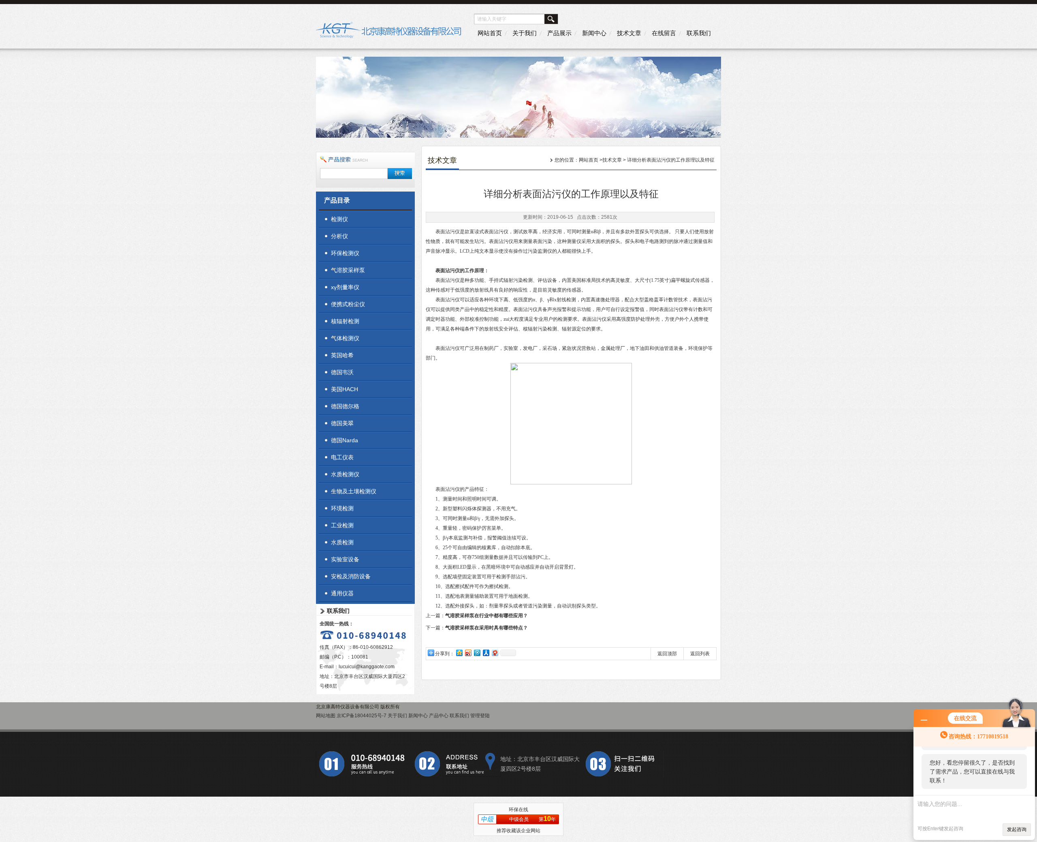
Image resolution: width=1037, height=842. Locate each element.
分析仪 (339, 236)
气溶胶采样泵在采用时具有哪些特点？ (486, 628)
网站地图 (325, 715)
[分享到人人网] (485, 653)
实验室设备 (345, 559)
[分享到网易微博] (494, 653)
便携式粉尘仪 (348, 304)
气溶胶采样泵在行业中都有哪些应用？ (486, 615)
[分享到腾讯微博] (476, 653)
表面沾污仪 (447, 270)
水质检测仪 (345, 474)
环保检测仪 (345, 253)
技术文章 (629, 33)
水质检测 (342, 542)
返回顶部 (667, 654)
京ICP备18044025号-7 (361, 715)
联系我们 (699, 33)
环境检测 (342, 508)
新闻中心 (594, 33)
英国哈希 (342, 355)
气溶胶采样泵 (348, 270)
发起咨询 (1016, 829)
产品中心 (438, 715)
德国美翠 (342, 423)
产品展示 (559, 33)
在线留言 (664, 33)
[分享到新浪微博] (467, 653)
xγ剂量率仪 (345, 287)
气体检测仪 (345, 338)
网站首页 (490, 33)
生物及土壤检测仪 (353, 491)
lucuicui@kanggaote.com (367, 666)
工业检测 (342, 525)
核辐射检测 (345, 321)
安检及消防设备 (351, 576)
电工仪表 (342, 457)
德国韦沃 (342, 372)
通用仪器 (342, 593)
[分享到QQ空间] (458, 653)
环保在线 (518, 809)
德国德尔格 (345, 406)
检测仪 (339, 219)
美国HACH (344, 389)
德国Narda (344, 440)
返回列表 (700, 654)
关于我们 (524, 33)
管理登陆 (480, 715)
